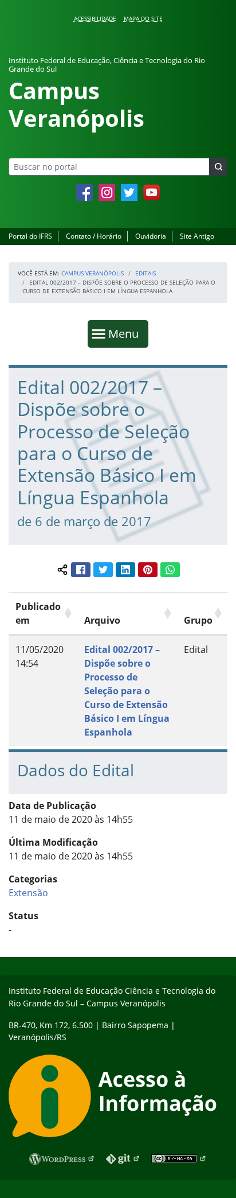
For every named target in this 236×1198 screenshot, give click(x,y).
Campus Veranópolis (92, 273)
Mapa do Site (143, 18)
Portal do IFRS (30, 236)
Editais (145, 273)
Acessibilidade (95, 18)
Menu (126, 333)
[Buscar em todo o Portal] (218, 167)
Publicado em (38, 613)
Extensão (28, 892)
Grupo (198, 620)
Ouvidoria (150, 236)
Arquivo (102, 620)
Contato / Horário (93, 236)
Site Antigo (197, 236)
